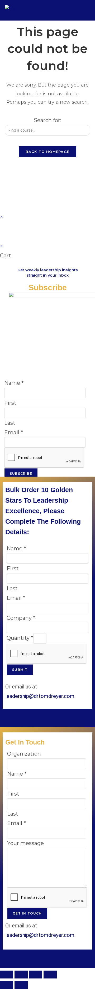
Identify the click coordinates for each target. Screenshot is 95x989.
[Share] (35, 974)
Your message (25, 843)
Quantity (20, 638)
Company (21, 618)
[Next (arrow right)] (21, 985)
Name (14, 383)
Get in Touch (27, 913)
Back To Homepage (48, 151)
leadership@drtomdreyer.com (39, 696)
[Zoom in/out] (6, 974)
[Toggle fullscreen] (21, 974)
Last (9, 423)
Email (13, 432)
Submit (19, 670)
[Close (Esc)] (50, 974)
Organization (24, 754)
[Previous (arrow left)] (6, 985)
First (10, 403)
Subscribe (21, 474)
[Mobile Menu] (86, 10)
